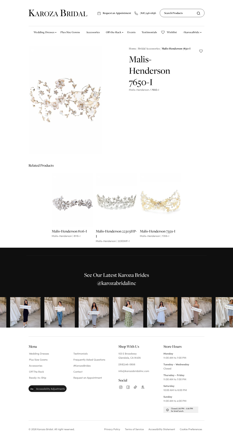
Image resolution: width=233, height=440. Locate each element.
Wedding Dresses (44, 32)
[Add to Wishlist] (200, 51)
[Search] (199, 13)
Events (131, 32)
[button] (48, 388)
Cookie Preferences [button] (191, 429)
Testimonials (149, 32)
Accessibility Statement (162, 429)
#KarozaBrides (82, 365)
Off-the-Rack (113, 32)
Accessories (93, 32)
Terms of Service (134, 429)
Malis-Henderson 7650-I (176, 48)
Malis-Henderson (139, 89)
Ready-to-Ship (37, 377)
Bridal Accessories (149, 48)
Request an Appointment (116, 13)
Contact (77, 371)
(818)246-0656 (147, 13)
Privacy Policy (112, 429)
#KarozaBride (191, 32)
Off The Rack (36, 371)
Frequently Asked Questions (89, 359)
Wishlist (172, 32)
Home (132, 48)
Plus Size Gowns (70, 32)
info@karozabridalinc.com (133, 371)
